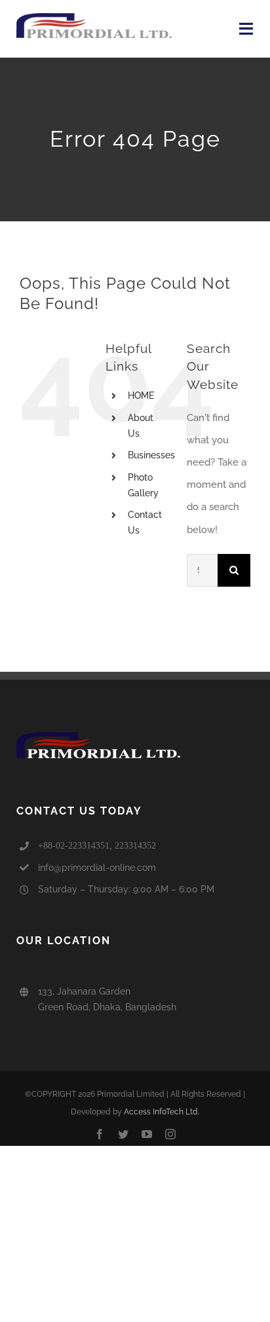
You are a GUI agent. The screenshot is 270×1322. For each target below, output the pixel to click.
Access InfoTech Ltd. (161, 1111)
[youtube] (147, 1134)
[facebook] (99, 1134)
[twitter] (123, 1134)
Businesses (151, 455)
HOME (141, 395)
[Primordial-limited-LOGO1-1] (94, 18)
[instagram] (170, 1134)
